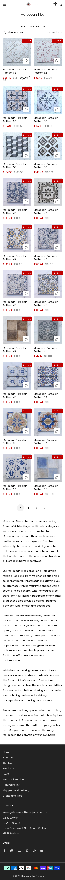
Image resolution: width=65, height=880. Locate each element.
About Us (8, 757)
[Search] (60, 4)
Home (23, 26)
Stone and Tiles (12, 795)
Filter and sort (16, 32)
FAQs (6, 774)
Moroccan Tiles (37, 26)
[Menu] (4, 4)
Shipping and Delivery (16, 790)
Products (8, 768)
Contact (8, 763)
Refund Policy (11, 785)
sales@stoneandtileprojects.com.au (25, 812)
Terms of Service (13, 779)
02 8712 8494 (11, 817)
